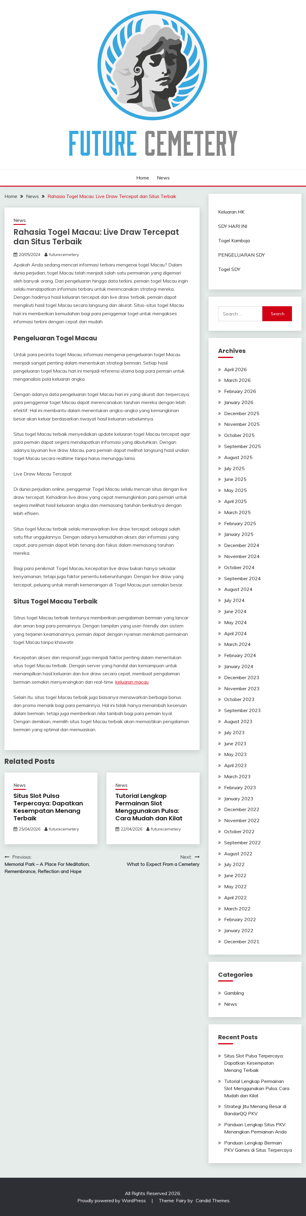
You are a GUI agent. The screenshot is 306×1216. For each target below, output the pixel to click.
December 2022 (241, 809)
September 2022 (242, 842)
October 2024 (239, 567)
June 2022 (235, 875)
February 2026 (240, 391)
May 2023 (235, 754)
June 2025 (235, 479)
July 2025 (234, 468)
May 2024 (235, 622)
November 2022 (242, 820)
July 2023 (234, 732)
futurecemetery (64, 254)
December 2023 (241, 677)
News (163, 178)
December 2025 (241, 413)
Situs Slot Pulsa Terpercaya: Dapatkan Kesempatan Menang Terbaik (48, 807)
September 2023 (242, 710)
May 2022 (235, 886)
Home (142, 178)
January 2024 (238, 666)
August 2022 (238, 854)
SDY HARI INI (232, 226)
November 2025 (242, 424)
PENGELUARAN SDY (241, 255)
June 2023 (235, 743)
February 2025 (240, 523)
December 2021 (241, 941)
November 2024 (242, 556)
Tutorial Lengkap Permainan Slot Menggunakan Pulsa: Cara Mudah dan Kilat (149, 807)
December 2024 (241, 545)
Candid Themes (213, 1200)
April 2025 (235, 501)
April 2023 (235, 765)
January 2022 (238, 930)
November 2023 (242, 688)
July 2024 (234, 600)
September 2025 (242, 446)
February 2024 (240, 655)
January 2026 (238, 402)
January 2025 (238, 534)
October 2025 (239, 435)
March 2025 (237, 512)
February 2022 (240, 919)
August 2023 (238, 721)
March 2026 (237, 380)
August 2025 (238, 457)
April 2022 (235, 897)
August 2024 (238, 589)
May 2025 (235, 490)
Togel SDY (229, 269)
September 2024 (242, 578)
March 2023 (237, 776)
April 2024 (235, 633)
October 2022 (239, 831)
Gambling (234, 993)
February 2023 (240, 787)
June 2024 (235, 611)
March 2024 (237, 644)
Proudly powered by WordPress (112, 1200)
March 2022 (237, 909)
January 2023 (238, 798)
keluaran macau (132, 682)
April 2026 (235, 369)
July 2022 (234, 864)
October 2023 (239, 699)
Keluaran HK (231, 212)
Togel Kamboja (234, 240)
